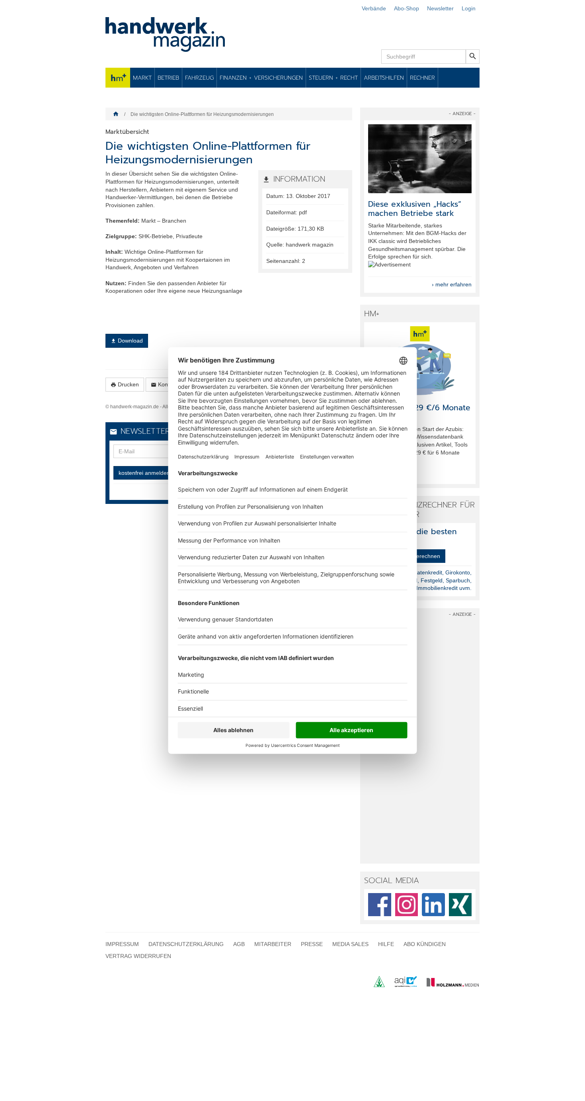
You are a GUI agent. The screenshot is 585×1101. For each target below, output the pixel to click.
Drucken (125, 384)
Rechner (422, 77)
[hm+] (420, 360)
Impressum (122, 944)
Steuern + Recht (333, 77)
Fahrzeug (199, 77)
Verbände (374, 8)
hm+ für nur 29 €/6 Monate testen (419, 412)
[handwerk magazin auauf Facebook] (379, 904)
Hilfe (386, 944)
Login (469, 8)
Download (127, 340)
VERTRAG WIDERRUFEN (138, 956)
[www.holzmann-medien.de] (449, 985)
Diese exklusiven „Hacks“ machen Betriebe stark (414, 209)
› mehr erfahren (452, 284)
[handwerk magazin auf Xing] (460, 904)
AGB (239, 944)
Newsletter (440, 8)
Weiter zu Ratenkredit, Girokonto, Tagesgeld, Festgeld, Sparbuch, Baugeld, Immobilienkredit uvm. (430, 580)
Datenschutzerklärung (186, 944)
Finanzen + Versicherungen (261, 77)
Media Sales (350, 944)
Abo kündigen (425, 944)
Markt (142, 77)
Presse (312, 944)
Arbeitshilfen (384, 77)
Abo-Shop (406, 8)
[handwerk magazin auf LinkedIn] (433, 904)
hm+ (117, 77)
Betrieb (168, 77)
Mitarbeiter (272, 944)
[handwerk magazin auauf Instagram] (406, 904)
